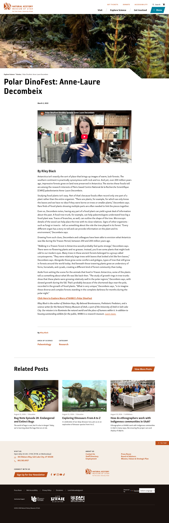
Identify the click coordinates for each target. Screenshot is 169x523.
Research (63, 344)
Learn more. (110, 313)
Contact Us (90, 454)
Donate (126, 4)
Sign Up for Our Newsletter (31, 474)
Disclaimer (59, 490)
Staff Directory (92, 456)
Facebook (51, 474)
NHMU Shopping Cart (164, 4)
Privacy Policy (46, 490)
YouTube (60, 474)
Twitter (54, 474)
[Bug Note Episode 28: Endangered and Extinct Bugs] (36, 396)
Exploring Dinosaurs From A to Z (81, 417)
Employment (91, 458)
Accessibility (141, 4)
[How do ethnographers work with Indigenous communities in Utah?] (133, 396)
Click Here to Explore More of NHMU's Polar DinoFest (65, 298)
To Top (163, 443)
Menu (159, 10)
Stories (18, 74)
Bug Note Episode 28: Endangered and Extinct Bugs (34, 419)
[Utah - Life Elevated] (58, 501)
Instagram (57, 474)
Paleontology (44, 344)
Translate (137, 490)
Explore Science (118, 10)
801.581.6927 (23, 460)
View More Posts (143, 369)
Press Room (126, 454)
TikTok (64, 474)
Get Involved (140, 10)
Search (157, 4)
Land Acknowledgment (75, 490)
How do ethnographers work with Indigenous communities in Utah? (131, 419)
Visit (100, 10)
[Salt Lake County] (77, 501)
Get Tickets (112, 4)
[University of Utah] (38, 501)
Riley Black (44, 332)
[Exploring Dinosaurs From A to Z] (84, 396)
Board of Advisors (128, 456)
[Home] (18, 7)
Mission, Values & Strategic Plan (135, 458)
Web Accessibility (32, 490)
